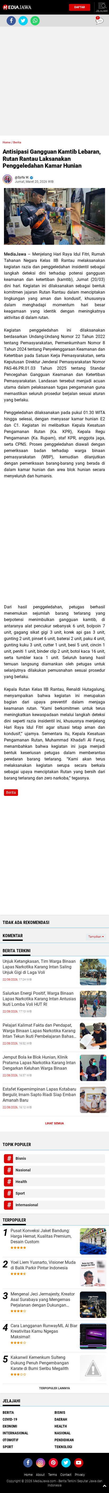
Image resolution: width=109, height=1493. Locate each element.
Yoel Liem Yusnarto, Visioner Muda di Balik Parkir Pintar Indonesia (43, 1265)
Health (21, 1182)
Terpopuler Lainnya (54, 1388)
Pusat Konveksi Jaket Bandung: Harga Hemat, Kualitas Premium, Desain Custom (41, 1236)
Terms (52, 1475)
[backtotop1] (104, 1486)
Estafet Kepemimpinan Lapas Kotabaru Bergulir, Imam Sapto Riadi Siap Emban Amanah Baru (39, 1095)
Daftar (79, 7)
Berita (17, 142)
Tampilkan (95, 936)
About (40, 1475)
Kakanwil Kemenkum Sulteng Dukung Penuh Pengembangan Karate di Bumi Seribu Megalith (40, 1363)
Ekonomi (10, 1426)
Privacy (80, 1475)
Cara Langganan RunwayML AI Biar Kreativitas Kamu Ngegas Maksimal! (44, 1331)
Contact (65, 1475)
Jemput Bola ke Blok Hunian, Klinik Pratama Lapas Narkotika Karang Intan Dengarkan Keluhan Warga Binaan (39, 1063)
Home (7, 142)
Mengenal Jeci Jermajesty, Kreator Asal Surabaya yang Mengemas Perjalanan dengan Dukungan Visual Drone (43, 1300)
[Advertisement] (54, 81)
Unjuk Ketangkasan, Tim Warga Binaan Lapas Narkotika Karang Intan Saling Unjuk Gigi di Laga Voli (39, 967)
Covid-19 (10, 1419)
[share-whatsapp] (35, 20)
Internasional (27, 1205)
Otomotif (11, 1440)
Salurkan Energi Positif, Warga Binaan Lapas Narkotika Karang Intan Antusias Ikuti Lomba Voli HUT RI (39, 999)
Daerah (60, 1419)
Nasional (23, 1170)
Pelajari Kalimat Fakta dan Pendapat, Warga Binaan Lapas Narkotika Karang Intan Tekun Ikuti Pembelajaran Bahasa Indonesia (39, 1031)
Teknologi (63, 1447)
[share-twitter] (23, 20)
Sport (20, 1193)
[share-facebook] (11, 20)
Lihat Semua (54, 1123)
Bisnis (21, 1158)
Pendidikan (64, 1440)
